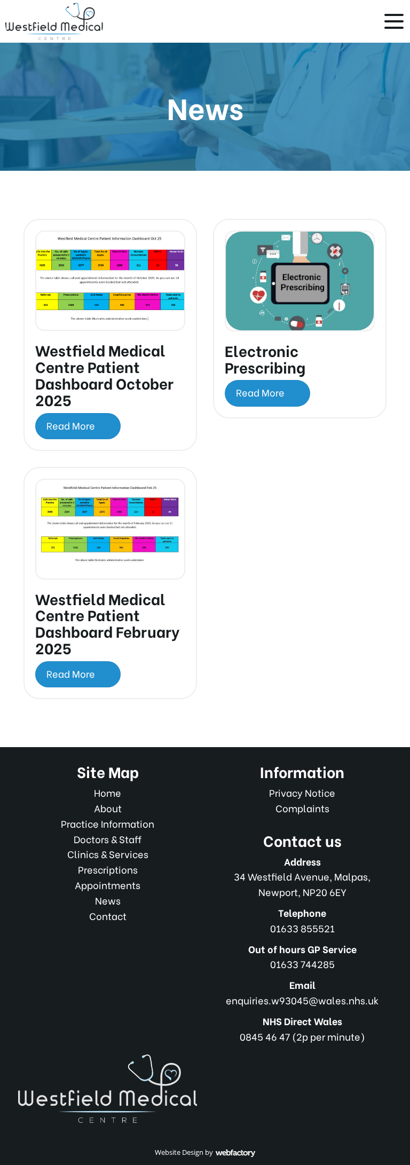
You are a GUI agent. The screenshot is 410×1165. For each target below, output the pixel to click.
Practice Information (107, 823)
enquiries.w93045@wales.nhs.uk (302, 1000)
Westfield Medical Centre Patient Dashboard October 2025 (104, 374)
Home (107, 792)
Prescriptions (108, 869)
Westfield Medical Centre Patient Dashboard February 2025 (107, 623)
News (108, 900)
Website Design (179, 1152)
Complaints (302, 808)
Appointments (107, 884)
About (108, 808)
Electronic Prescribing (265, 358)
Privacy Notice (302, 792)
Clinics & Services (107, 853)
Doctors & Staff (107, 838)
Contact (108, 915)
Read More (71, 425)
